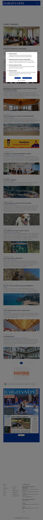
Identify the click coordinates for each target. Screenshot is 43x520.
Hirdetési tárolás (13, 53)
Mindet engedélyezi (27, 77)
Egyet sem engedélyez (21, 80)
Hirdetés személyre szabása (15, 65)
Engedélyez (17, 77)
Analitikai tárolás (13, 70)
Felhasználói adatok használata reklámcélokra (20, 59)
